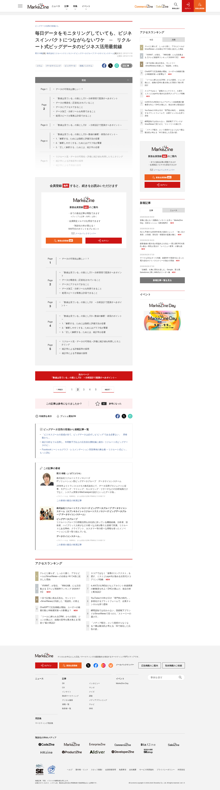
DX (63, 683)
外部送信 (181, 769)
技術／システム (86, 65)
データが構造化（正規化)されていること (75, 102)
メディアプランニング (98, 700)
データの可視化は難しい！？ (69, 88)
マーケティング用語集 (44, 723)
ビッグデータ (70, 65)
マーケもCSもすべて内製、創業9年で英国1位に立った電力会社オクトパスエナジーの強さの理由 (162, 259)
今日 (151, 39)
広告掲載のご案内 (149, 665)
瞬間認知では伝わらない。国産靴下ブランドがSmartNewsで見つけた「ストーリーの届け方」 (111, 613)
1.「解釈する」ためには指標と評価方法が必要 (78, 138)
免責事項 (122, 769)
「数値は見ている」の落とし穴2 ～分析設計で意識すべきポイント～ (89, 124)
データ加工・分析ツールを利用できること (76, 111)
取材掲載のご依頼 (173, 665)
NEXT (107, 389)
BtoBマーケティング (70, 695)
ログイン (105, 240)
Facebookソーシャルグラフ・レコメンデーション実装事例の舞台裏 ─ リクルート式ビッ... (84, 449)
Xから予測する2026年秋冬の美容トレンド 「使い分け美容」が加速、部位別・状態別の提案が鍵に (162, 233)
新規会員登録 (65, 240)
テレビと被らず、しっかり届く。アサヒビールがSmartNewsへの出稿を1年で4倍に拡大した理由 (60, 576)
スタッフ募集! (96, 769)
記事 (67, 5)
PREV (60, 389)
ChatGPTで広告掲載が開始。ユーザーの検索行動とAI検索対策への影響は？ (60, 609)
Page (44, 88)
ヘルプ (69, 769)
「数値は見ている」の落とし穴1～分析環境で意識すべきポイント (87, 98)
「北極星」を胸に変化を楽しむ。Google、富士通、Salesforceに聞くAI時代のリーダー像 (161, 270)
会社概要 (132, 769)
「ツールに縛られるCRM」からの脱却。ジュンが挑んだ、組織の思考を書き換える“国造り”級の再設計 (60, 619)
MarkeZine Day (122, 683)
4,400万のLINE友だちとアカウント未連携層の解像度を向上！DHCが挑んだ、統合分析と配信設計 (111, 588)
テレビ (91, 704)
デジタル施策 (67, 700)
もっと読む (45, 452)
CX (63, 687)
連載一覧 (65, 704)
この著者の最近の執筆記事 (69, 500)
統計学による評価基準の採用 (75, 348)
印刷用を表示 (45, 416)
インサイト (66, 691)
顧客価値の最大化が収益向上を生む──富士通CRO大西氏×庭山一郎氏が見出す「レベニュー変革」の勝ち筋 (162, 244)
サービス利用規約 (146, 769)
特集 (75, 5)
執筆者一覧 (66, 708)
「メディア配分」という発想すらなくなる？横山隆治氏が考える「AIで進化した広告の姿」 (111, 625)
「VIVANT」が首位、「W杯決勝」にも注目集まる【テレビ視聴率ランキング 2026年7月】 (60, 588)
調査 (91, 695)
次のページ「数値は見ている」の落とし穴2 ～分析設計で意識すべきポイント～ (84, 376)
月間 (173, 39)
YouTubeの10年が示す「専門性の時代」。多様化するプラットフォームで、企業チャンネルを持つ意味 (111, 601)
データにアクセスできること (69, 106)
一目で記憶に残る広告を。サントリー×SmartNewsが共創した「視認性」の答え (59, 599)
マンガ (91, 687)
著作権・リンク (81, 769)
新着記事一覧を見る (162, 280)
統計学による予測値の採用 (74, 353)
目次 (84, 80)
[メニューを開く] (20, 6)
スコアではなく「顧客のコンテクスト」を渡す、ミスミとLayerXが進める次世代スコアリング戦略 (111, 576)
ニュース (56, 5)
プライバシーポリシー (166, 769)
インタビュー (94, 683)
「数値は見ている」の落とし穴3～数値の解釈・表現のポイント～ (87, 134)
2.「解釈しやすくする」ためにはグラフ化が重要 (79, 142)
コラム (39, 65)
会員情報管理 (110, 769)
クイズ (91, 691)
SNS (91, 708)
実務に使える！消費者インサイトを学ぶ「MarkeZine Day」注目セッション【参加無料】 (161, 221)
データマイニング (53, 65)
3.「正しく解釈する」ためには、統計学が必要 (84, 331)
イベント (86, 5)
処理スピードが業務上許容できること (73, 115)
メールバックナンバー (85, 233)
